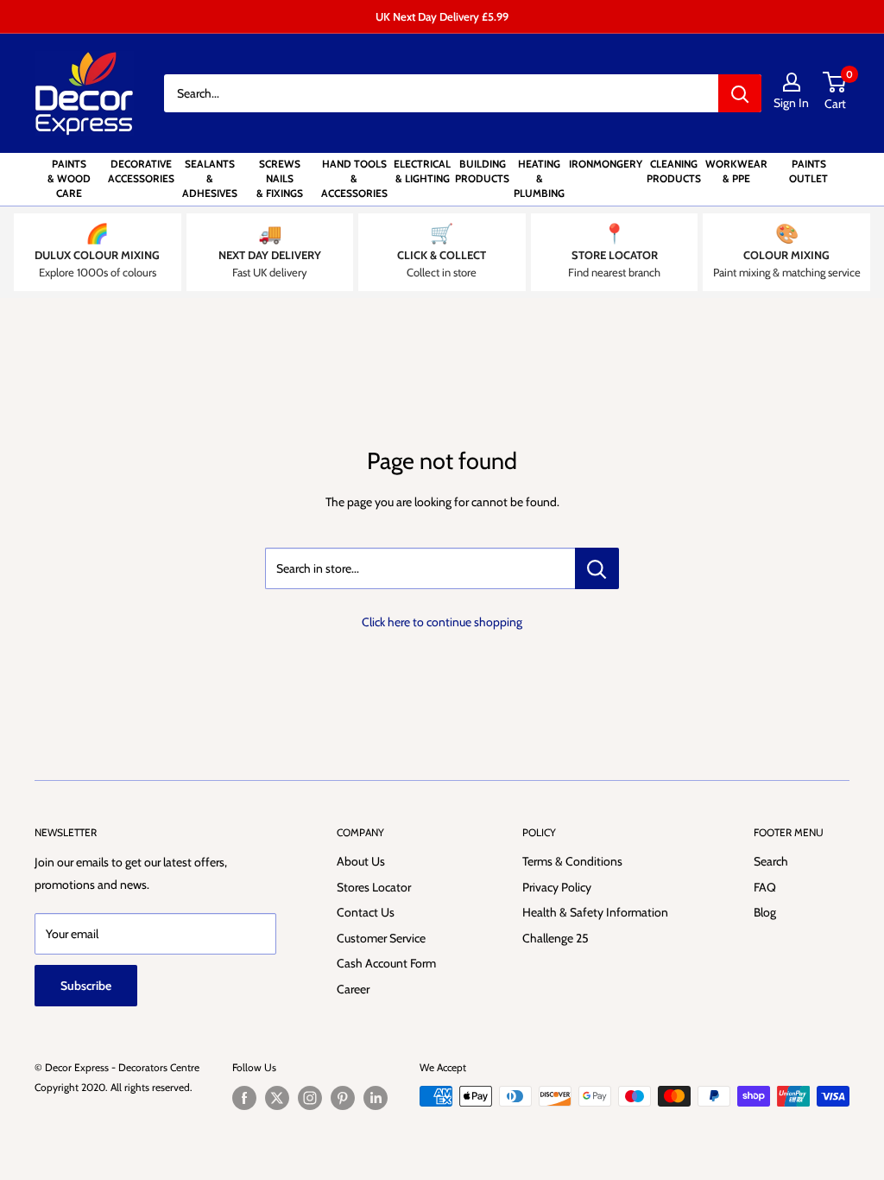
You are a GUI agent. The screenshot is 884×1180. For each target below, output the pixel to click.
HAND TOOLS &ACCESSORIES (354, 178)
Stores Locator (374, 887)
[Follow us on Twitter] (277, 1098)
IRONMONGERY (605, 163)
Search (771, 861)
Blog (765, 912)
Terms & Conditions (572, 861)
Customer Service (381, 938)
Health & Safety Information (595, 912)
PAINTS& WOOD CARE (69, 178)
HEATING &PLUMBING (539, 178)
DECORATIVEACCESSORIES (141, 171)
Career (353, 989)
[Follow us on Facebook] (244, 1098)
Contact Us (366, 912)
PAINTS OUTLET (808, 171)
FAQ (765, 887)
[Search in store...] (597, 568)
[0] (835, 82)
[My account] (791, 82)
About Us (361, 861)
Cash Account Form (386, 963)
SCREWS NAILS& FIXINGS (279, 178)
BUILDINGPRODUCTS (482, 171)
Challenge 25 (555, 938)
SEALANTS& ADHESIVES (209, 178)
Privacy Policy (556, 887)
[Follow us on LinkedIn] (375, 1098)
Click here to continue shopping (442, 622)
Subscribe (85, 985)
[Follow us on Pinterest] (343, 1098)
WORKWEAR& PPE (736, 171)
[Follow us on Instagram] (310, 1098)
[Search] (739, 93)
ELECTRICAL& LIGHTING (422, 171)
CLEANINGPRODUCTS (674, 171)
